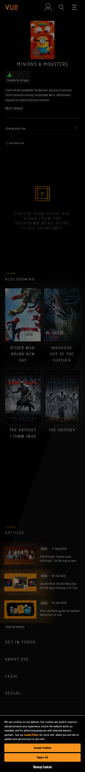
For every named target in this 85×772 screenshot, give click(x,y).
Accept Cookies (42, 748)
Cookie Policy (31, 735)
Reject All (42, 757)
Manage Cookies (42, 767)
